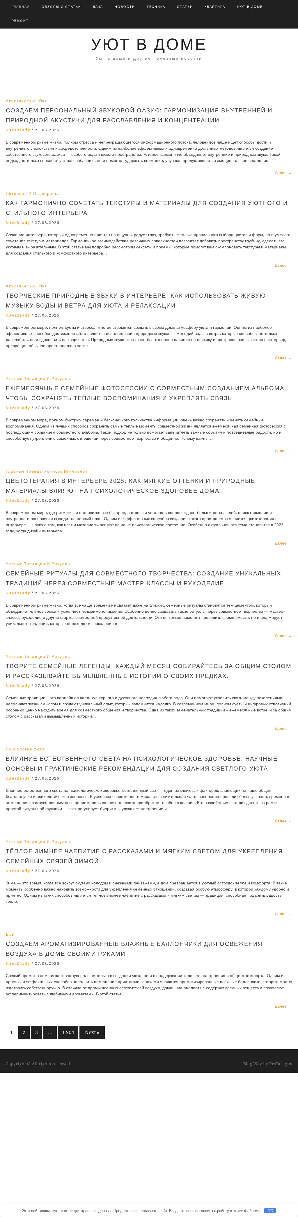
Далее (283, 172)
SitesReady (18, 130)
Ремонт (20, 21)
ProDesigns (280, 1063)
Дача (98, 7)
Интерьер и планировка (33, 193)
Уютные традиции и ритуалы (38, 379)
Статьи (185, 7)
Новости (125, 7)
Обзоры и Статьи (61, 7)
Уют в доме (250, 7)
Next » (92, 1032)
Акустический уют (26, 101)
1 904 (68, 1032)
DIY (10, 934)
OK (270, 1211)
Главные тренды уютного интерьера (47, 471)
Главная (21, 7)
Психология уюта (25, 749)
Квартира (215, 7)
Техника (156, 7)
